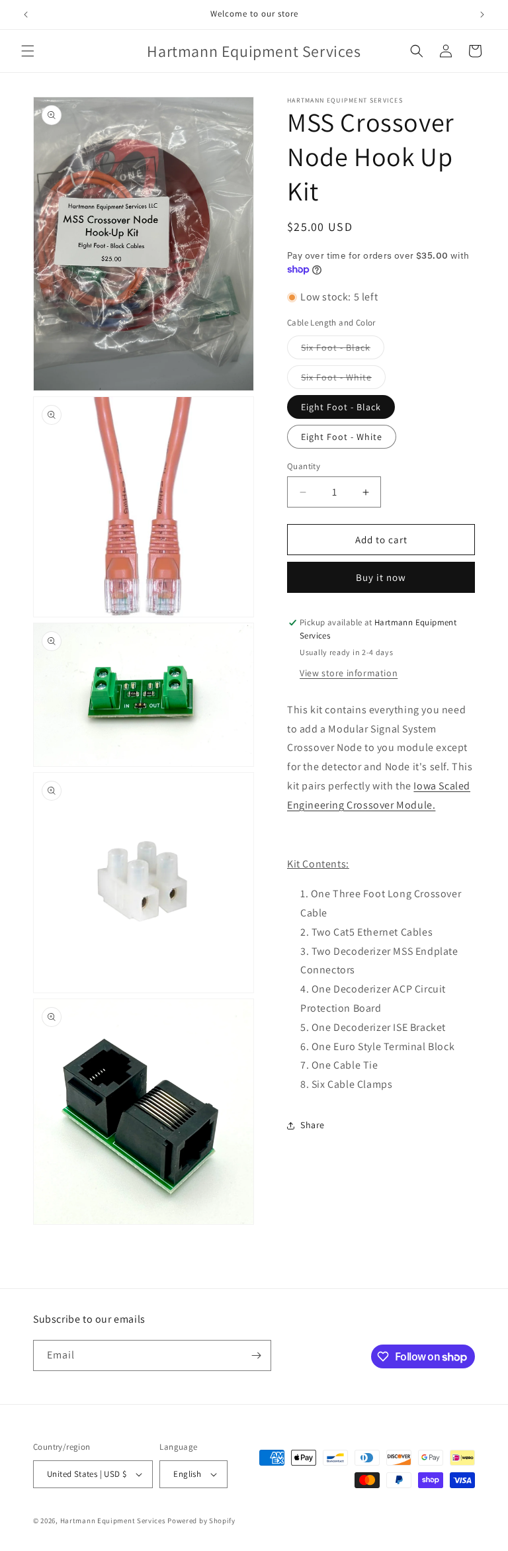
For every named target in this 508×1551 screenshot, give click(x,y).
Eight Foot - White (341, 437)
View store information (349, 673)
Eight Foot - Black (341, 407)
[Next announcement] (482, 14)
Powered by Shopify (201, 1520)
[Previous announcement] (25, 14)
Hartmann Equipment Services (113, 1520)
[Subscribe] (256, 1355)
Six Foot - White (343, 380)
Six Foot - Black (342, 350)
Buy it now (381, 577)
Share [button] (312, 1125)
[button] (27, 51)
